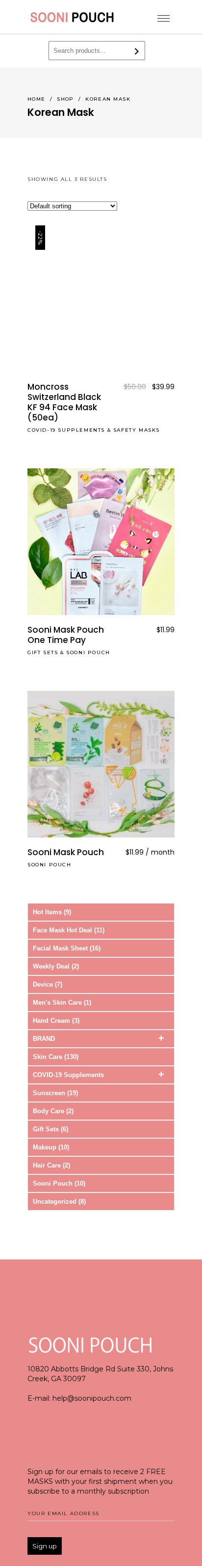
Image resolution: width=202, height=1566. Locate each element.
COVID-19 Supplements (66, 430)
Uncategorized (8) (59, 1201)
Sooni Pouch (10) (59, 1183)
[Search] (137, 51)
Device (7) (47, 984)
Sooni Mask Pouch (65, 852)
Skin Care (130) (55, 1056)
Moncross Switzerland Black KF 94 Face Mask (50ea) (64, 402)
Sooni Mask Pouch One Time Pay (65, 635)
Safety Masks (136, 430)
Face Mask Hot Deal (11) (68, 930)
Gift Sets (42, 652)
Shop (65, 99)
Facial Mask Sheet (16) (67, 948)
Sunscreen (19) (55, 1093)
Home (36, 99)
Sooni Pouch (88, 652)
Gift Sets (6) (50, 1129)
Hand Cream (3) (56, 1020)
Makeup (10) (51, 1147)
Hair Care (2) (51, 1165)
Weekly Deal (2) (56, 966)
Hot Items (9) (52, 912)
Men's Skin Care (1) (62, 1002)
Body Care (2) (53, 1111)
